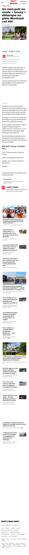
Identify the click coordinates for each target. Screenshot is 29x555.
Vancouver (22, 543)
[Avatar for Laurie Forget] (3, 187)
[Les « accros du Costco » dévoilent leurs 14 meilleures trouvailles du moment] (22, 384)
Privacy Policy (4, 536)
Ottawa (17, 543)
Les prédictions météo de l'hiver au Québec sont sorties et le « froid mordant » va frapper (10, 316)
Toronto (6, 543)
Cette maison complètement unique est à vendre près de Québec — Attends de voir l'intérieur (14, 358)
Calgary (3, 544)
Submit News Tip (4, 532)
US (11, 539)
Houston (7, 547)
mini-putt (4, 69)
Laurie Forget (10, 55)
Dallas (10, 546)
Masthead (13, 534)
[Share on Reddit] (9, 51)
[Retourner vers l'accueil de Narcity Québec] (14, 1)
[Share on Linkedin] (12, 51)
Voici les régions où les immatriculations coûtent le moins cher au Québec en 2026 (10, 371)
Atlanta (24, 546)
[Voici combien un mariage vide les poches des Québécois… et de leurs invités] (22, 330)
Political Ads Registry (21, 534)
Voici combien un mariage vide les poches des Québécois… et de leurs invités (9, 331)
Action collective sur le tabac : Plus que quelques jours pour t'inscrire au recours (10, 398)
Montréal (13, 3)
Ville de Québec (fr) (16, 544)
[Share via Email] (16, 51)
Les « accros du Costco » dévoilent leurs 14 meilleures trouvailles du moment (10, 384)
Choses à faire (6, 6)
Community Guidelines (14, 532)
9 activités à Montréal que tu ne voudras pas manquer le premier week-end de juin (13, 221)
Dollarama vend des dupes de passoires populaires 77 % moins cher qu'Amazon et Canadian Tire (13, 288)
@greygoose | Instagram (17, 37)
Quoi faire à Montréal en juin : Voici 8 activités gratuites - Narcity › (13, 182)
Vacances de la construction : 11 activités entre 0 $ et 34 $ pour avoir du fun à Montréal (10, 233)
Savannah (19, 546)
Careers (17, 528)
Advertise (7, 528)
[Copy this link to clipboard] (19, 51)
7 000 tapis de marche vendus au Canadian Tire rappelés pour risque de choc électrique (10, 436)
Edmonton (9, 544)
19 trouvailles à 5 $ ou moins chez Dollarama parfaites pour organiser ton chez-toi (10, 300)
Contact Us (16, 530)
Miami (14, 546)
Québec (14, 539)
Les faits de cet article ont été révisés (9, 61)
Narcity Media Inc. (15, 525)
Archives (13, 528)
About (2, 528)
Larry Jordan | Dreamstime (8, 37)
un (20, 117)
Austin (3, 547)
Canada (7, 539)
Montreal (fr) (11, 543)
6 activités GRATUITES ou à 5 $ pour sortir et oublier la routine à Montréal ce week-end (10, 247)
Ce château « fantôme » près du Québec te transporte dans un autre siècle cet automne (14, 424)
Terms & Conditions (13, 536)
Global (19, 539)
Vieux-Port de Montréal (15, 71)
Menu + (2, 2)
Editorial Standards (5, 534)
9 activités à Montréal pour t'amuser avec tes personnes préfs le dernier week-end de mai (10, 262)
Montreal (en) (4, 546)
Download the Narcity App (6, 530)
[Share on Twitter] (14, 51)
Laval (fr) (23, 544)
